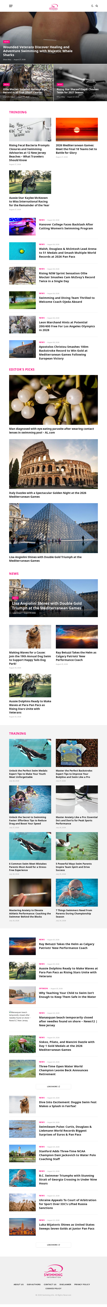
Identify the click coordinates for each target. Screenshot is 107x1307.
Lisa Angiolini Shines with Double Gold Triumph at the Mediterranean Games (45, 559)
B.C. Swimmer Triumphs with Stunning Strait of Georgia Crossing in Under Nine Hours (68, 1179)
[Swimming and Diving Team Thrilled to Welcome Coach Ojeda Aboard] (22, 300)
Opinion (43, 988)
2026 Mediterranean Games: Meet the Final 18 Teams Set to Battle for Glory (76, 149)
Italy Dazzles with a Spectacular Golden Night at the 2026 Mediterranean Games (47, 494)
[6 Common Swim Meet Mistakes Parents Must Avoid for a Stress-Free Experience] (30, 846)
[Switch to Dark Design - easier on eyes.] (92, 6)
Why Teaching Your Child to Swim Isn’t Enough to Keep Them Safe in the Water (67, 995)
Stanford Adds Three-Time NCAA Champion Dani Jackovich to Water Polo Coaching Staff (67, 1155)
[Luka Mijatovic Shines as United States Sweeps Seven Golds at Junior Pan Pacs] (22, 1227)
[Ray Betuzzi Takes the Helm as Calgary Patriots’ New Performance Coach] (77, 637)
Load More (52, 1086)
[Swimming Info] (53, 6)
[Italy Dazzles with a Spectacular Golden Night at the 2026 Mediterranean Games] (53, 464)
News (6, 42)
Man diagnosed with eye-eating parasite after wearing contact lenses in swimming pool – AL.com (51, 430)
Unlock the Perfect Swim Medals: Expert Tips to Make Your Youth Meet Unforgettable (28, 774)
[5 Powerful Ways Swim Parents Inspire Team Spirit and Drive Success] (77, 846)
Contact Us (50, 1284)
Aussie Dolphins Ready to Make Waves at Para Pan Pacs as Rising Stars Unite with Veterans (30, 706)
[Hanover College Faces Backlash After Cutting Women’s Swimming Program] (22, 227)
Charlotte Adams (9, 97)
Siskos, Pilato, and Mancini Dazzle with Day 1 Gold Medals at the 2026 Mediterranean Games (66, 1046)
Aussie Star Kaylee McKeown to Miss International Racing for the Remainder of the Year (29, 201)
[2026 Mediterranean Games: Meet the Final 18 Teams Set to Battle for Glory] (77, 129)
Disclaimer (65, 1284)
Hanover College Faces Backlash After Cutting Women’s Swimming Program (66, 226)
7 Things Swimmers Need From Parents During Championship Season (74, 913)
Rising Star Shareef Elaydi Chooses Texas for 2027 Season (78, 91)
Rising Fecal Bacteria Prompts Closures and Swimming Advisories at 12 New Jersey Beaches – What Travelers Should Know (29, 152)
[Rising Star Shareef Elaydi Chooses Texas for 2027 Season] (80, 82)
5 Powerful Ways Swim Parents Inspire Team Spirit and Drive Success (74, 867)
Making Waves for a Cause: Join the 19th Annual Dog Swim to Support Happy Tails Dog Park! (30, 658)
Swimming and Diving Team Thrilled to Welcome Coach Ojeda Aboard (67, 300)
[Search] (96, 6)
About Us (18, 1284)
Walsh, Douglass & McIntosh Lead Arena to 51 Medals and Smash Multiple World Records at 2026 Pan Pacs (67, 252)
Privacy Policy (82, 1284)
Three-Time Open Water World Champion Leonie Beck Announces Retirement (63, 1070)
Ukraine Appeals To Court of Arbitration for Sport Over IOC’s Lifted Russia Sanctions (67, 1204)
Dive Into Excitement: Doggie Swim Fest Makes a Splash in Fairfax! (68, 1104)
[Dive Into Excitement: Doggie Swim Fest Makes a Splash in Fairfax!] (22, 1104)
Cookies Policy (54, 1288)
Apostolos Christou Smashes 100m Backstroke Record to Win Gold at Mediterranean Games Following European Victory (63, 352)
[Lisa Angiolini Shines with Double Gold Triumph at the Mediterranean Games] (53, 528)
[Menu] (11, 6)
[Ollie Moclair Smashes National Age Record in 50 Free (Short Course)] (26, 82)
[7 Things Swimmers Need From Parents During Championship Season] (77, 893)
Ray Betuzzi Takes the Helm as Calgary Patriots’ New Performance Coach (76, 656)
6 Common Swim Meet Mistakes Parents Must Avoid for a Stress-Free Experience (28, 867)
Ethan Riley (7, 59)
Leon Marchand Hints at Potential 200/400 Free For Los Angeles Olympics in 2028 (67, 326)
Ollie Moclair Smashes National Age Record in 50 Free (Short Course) (25, 91)
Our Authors (34, 1284)
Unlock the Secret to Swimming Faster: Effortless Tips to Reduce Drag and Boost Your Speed (28, 820)
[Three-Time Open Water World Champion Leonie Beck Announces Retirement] (22, 1069)
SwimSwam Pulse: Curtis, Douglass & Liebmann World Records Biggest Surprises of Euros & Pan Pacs (65, 1130)
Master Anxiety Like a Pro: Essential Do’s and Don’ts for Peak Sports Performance (77, 820)
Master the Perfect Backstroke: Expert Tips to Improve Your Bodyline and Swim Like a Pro (74, 774)
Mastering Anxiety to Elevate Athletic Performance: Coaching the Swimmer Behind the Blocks (30, 913)
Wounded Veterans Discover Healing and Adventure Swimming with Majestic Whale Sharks (38, 51)
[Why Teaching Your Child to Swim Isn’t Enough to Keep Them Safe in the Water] (22, 995)
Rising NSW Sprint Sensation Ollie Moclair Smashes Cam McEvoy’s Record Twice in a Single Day (67, 277)
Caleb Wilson (17, 613)
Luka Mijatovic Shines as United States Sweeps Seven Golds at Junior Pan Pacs (66, 1226)
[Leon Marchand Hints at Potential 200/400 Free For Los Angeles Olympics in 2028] (22, 325)
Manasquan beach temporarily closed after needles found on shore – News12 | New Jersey (68, 1021)
